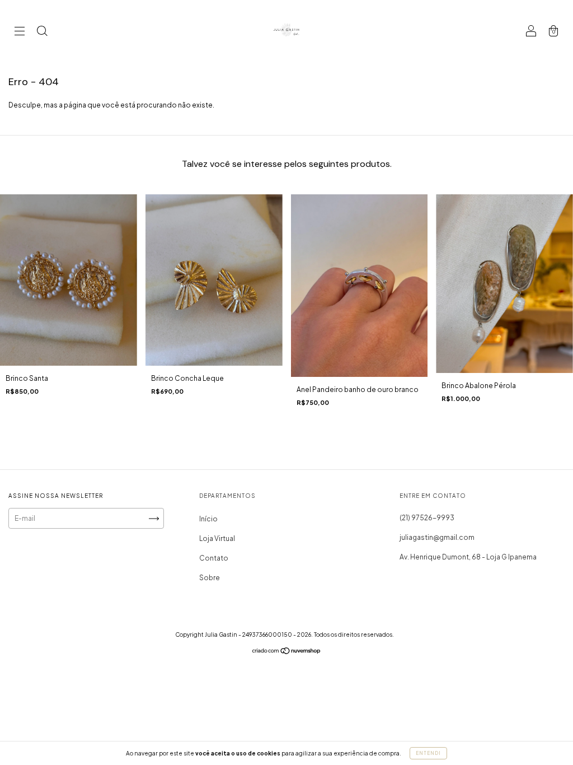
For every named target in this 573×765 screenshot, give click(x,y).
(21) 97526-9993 (427, 518)
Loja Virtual (217, 538)
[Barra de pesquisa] (42, 32)
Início (208, 519)
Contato (213, 558)
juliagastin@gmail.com (437, 537)
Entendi (428, 753)
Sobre (209, 577)
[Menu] (19, 32)
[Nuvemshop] (287, 652)
